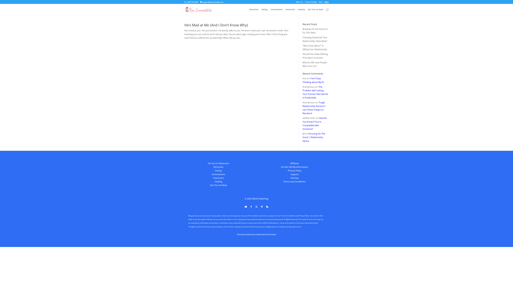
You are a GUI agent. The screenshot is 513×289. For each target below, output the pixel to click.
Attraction (254, 10)
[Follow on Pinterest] (262, 207)
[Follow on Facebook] (251, 207)
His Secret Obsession (218, 163)
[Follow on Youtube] (246, 207)
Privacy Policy (294, 170)
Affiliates (294, 163)
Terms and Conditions (294, 181)
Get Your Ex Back (315, 10)
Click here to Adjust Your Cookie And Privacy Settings (256, 234)
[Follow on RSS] (267, 207)
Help (320, 2)
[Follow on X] (256, 207)
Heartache (290, 10)
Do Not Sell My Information (294, 167)
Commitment (277, 10)
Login (326, 2)
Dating (265, 10)
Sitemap (294, 177)
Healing (301, 10)
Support (294, 174)
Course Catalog (311, 2)
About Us (299, 2)
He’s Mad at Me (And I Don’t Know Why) (216, 25)
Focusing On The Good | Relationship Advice (314, 137)
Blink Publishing (260, 198)
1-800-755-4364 (192, 2)
